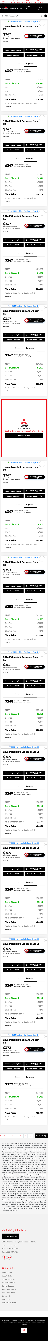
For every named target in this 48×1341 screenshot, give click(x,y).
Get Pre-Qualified (24, 435)
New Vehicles (7, 1272)
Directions (6, 1299)
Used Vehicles (7, 1276)
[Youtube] (9, 1257)
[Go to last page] (30, 1135)
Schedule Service (8, 1283)
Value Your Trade (8, 1293)
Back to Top (41, 1136)
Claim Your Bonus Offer (34, 55)
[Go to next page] (25, 1135)
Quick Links (8, 1268)
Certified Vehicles (8, 1279)
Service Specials (8, 1286)
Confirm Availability (13, 55)
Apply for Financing (9, 1289)
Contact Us (12, 1236)
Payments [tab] (30, 63)
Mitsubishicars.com (9, 1303)
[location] (46, 2)
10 (21, 1136)
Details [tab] (17, 63)
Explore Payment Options (13, 50)
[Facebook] (4, 1257)
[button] (42, 23)
